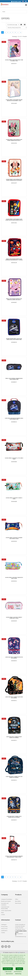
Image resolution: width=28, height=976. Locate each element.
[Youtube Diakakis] (9, 946)
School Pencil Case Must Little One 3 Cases (14, 458)
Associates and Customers (4, 904)
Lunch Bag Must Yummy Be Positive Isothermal (14, 658)
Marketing (18, 973)
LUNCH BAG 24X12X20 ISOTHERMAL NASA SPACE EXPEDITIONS (14, 419)
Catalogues (4, 924)
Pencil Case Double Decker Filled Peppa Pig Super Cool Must (14, 299)
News (2, 912)
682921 (16, 932)
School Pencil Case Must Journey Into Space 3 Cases (14, 538)
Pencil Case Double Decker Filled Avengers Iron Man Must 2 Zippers (14, 259)
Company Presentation (6, 899)
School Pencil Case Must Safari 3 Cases (14, 498)
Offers (16, 899)
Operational (9, 973)
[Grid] (21, 24)
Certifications (4, 930)
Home (3, 11)
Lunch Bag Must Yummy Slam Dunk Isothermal (14, 697)
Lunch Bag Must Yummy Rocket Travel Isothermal (14, 737)
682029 (24, 931)
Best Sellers (18, 901)
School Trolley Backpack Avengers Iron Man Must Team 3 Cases (14, 857)
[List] (24, 24)
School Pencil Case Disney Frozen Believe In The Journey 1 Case (14, 100)
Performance (18, 971)
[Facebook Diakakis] (3, 946)
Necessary (8, 971)
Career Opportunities (6, 910)
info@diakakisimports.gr (20, 936)
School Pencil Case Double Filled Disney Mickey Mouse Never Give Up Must (14, 220)
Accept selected (7, 968)
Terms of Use (4, 928)
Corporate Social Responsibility (5, 907)
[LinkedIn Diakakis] (6, 946)
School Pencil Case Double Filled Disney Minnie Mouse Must (14, 140)
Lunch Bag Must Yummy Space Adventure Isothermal (14, 817)
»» (20, 32)
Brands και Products (6, 901)
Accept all (19, 968)
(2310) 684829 (19, 931)
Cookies (3, 932)
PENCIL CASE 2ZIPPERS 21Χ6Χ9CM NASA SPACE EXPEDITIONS (14, 379)
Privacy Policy (4, 926)
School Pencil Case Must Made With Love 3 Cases (14, 578)
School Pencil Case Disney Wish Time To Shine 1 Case (14, 60)
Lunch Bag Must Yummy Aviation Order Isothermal (14, 777)
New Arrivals (18, 903)
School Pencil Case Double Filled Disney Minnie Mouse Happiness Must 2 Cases (14, 180)
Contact (3, 914)
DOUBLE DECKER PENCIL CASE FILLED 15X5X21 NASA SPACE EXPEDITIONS (14, 339)
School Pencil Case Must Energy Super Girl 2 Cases (14, 618)
